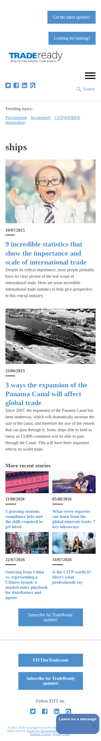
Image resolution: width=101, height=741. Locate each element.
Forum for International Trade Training (51, 730)
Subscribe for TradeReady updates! (50, 617)
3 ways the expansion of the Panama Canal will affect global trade (46, 394)
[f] (16, 85)
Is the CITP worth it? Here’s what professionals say (71, 577)
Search (89, 89)
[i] (32, 85)
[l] (24, 85)
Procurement (16, 117)
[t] (8, 85)
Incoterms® (41, 117)
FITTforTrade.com (50, 660)
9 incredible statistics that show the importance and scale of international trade (45, 253)
